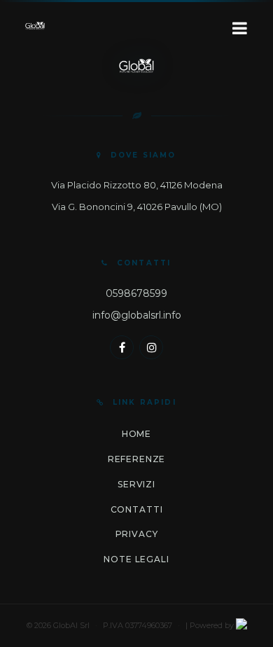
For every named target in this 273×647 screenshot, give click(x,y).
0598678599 (136, 293)
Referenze (137, 459)
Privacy (136, 534)
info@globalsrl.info (136, 315)
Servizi (136, 484)
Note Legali (136, 559)
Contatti (137, 509)
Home (136, 434)
